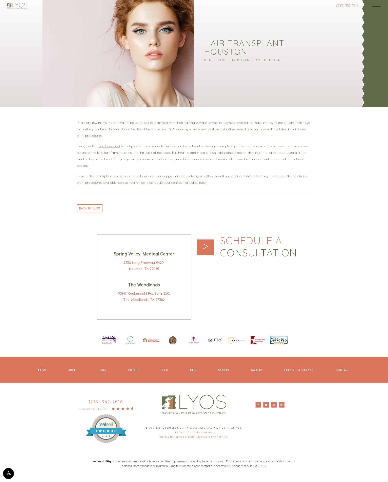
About (73, 370)
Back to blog (89, 208)
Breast (133, 370)
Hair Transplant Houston (256, 60)
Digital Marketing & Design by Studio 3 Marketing (194, 437)
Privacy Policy (185, 432)
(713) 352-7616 (347, 5)
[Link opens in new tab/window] (109, 341)
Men (193, 370)
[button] (8, 473)
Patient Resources (299, 370)
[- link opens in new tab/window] (106, 424)
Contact (343, 370)
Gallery (257, 370)
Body (164, 370)
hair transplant (109, 146)
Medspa (223, 370)
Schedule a (258, 247)
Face (103, 370)
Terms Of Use (204, 432)
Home (209, 60)
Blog (222, 60)
